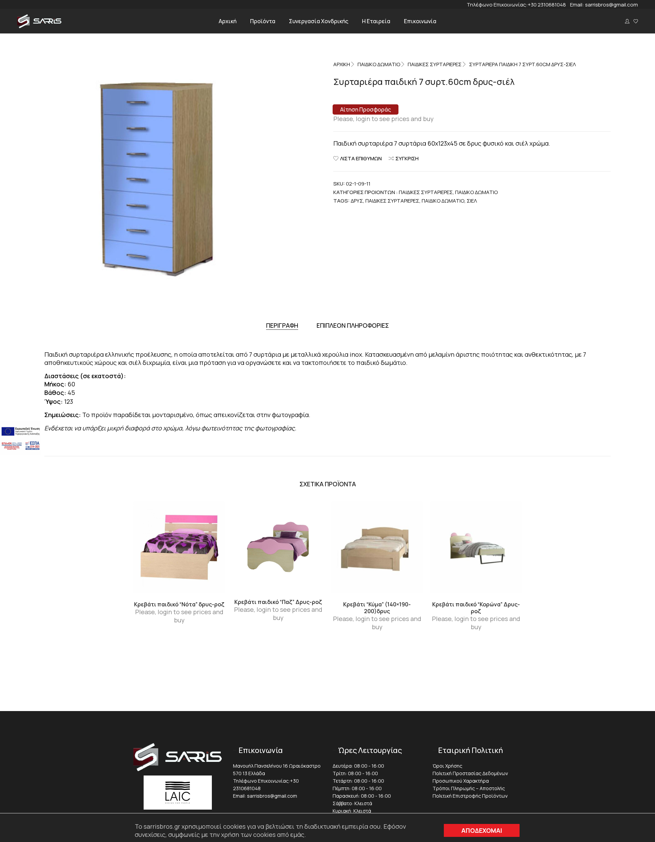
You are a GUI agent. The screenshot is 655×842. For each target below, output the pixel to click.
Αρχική (341, 64)
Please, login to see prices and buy (383, 119)
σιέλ (472, 200)
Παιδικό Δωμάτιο (379, 64)
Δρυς (357, 200)
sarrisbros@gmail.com (611, 4)
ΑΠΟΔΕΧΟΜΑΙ (481, 830)
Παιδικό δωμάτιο (443, 200)
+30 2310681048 (549, 4)
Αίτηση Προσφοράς (365, 109)
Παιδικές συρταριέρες (435, 64)
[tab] (282, 325)
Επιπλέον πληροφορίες (353, 325)
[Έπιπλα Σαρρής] (39, 26)
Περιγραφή (282, 325)
